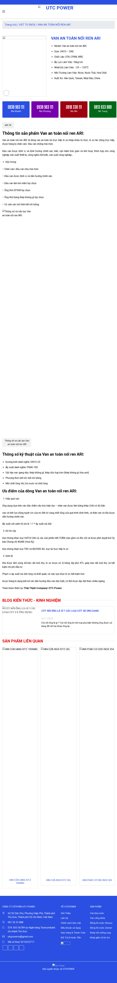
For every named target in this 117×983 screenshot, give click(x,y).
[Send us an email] (63, 2)
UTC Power (55, 588)
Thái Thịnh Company (35, 588)
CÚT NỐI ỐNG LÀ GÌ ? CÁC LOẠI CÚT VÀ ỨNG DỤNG (70, 610)
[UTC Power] (59, 11)
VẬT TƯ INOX (27, 24)
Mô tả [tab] (8, 125)
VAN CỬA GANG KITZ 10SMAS (20, 881)
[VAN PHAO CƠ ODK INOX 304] (97, 761)
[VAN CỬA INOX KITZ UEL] (58, 761)
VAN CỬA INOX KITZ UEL (58, 880)
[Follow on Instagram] (57, 2)
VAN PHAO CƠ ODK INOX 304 (97, 880)
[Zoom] (6, 93)
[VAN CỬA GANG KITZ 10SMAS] (20, 761)
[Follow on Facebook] (54, 2)
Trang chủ (11, 24)
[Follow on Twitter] (60, 2)
